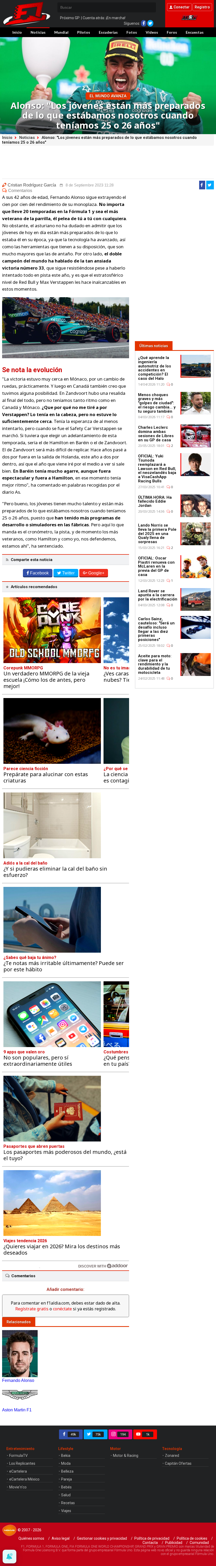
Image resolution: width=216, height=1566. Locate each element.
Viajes (66, 1511)
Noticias (38, 32)
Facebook (39, 573)
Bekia (65, 1455)
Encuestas (195, 32)
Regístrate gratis (31, 1309)
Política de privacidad (151, 1538)
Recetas (68, 1503)
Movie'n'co (18, 1487)
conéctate (62, 1309)
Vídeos (152, 32)
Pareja (66, 1479)
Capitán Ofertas (178, 1463)
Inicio (17, 32)
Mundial (61, 32)
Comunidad (199, 1542)
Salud (66, 1495)
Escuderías (108, 32)
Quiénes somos (31, 1538)
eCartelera (18, 1471)
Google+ (96, 573)
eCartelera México (24, 1479)
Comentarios (20, 190)
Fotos (131, 32)
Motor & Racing (125, 1455)
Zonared (172, 1455)
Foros (172, 32)
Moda (66, 1463)
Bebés (66, 1487)
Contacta (150, 1542)
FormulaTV (18, 1455)
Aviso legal (61, 1538)
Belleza (67, 1471)
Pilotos (83, 32)
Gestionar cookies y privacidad (102, 1538)
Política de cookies (192, 1538)
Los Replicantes (22, 1463)
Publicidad (173, 1542)
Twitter (68, 573)
